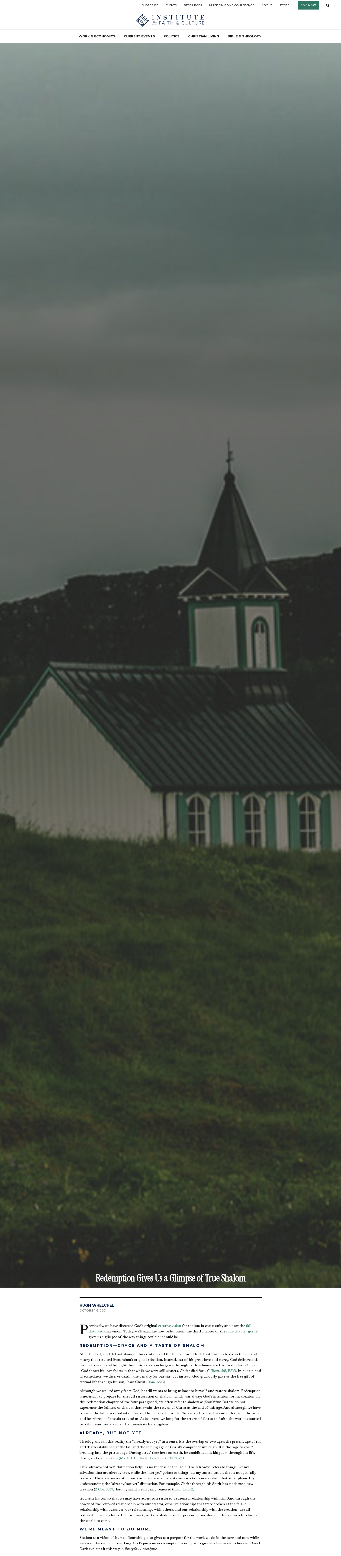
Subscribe (150, 5)
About (267, 5)
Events (171, 5)
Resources (193, 5)
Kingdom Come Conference (231, 5)
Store (284, 5)
